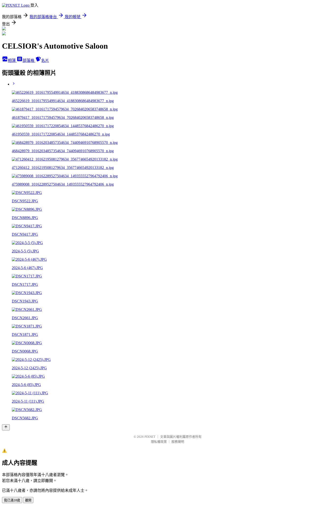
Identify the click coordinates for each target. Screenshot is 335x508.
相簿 (12, 60)
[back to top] (6, 427)
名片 (45, 60)
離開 (28, 500)
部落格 (29, 60)
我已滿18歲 (12, 500)
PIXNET (149, 437)
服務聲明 (177, 441)
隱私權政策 (159, 441)
